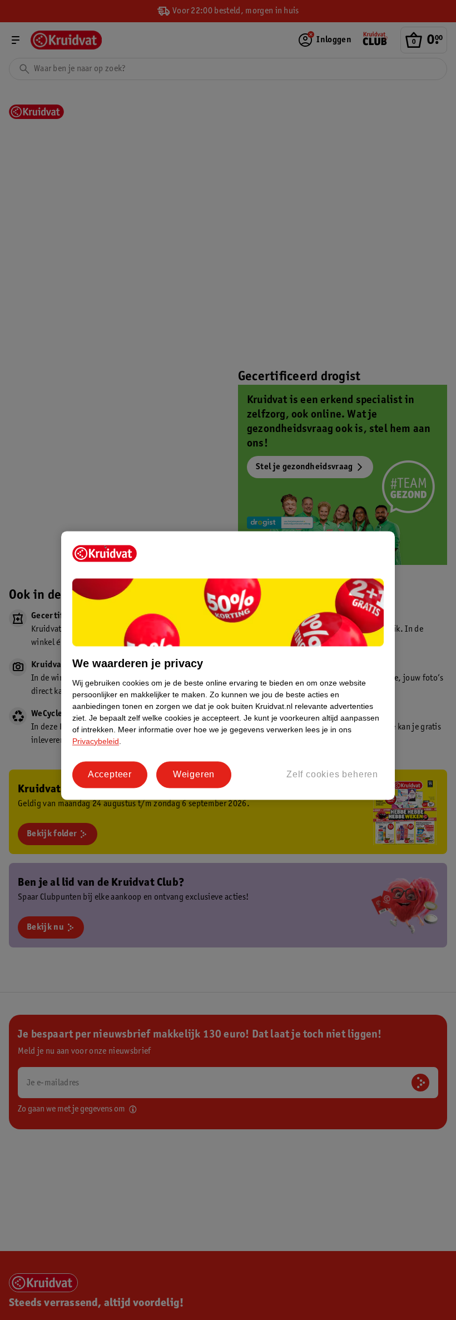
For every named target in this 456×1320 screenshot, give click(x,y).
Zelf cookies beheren (332, 774)
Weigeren (194, 774)
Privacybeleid (95, 741)
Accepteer (110, 774)
